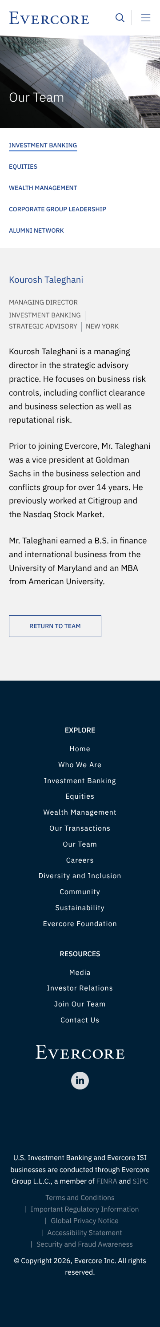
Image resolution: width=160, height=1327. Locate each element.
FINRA (106, 1181)
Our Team (80, 844)
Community (80, 891)
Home (79, 749)
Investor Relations (80, 988)
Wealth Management (43, 188)
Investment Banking (43, 145)
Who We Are (80, 765)
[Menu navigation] (142, 17)
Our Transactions (80, 828)
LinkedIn (80, 1080)
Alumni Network (36, 230)
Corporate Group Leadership (57, 209)
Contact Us (80, 1020)
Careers (80, 860)
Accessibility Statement (84, 1232)
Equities (23, 166)
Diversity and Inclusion (80, 875)
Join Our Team (80, 1004)
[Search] (120, 17)
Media (80, 972)
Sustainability (79, 907)
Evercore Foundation (80, 923)
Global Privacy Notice (85, 1220)
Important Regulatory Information (84, 1209)
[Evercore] (62, 17)
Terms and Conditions (80, 1197)
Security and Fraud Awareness (84, 1244)
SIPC (140, 1181)
